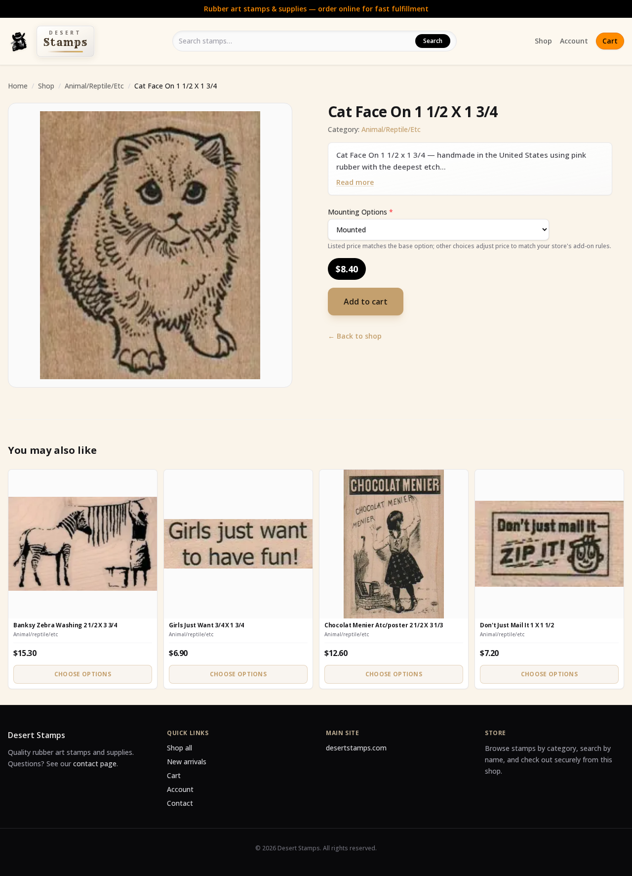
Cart (610, 40)
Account (574, 40)
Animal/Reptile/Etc (94, 85)
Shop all (179, 747)
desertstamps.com (356, 747)
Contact (180, 803)
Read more (355, 182)
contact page (95, 763)
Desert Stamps (36, 735)
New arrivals (186, 761)
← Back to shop (355, 336)
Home (18, 85)
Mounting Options (360, 212)
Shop (543, 40)
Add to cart (366, 301)
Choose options (82, 674)
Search (432, 41)
